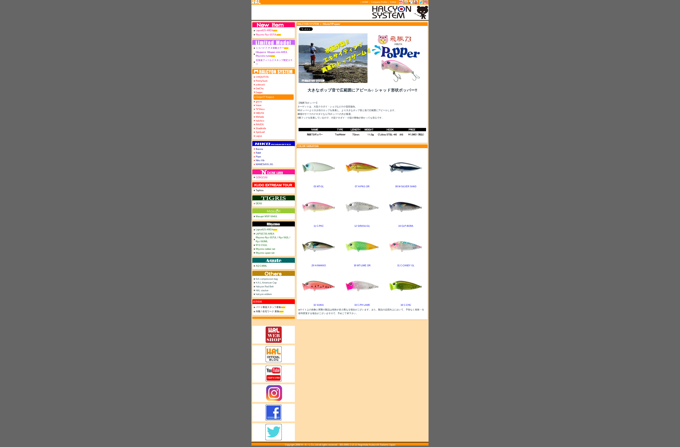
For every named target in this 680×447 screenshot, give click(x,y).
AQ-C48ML (261, 266)
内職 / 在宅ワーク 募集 (267, 311)
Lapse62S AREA (264, 30)
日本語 (393, 2)
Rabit (258, 152)
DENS (259, 203)
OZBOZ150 (261, 177)
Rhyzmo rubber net (265, 249)
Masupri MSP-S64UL (266, 216)
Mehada (260, 117)
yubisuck (260, 84)
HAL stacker (262, 290)
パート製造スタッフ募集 (268, 307)
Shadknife (261, 128)
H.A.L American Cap (266, 282)
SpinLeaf (260, 132)
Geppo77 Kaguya (265, 97)
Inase (258, 105)
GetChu (260, 88)
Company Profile (379, 2)
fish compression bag (267, 279)
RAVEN (260, 124)
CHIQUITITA (262, 77)
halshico (260, 120)
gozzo (259, 101)
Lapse (259, 136)
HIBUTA (260, 113)
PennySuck (262, 81)
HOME (365, 2)
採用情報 (257, 301)
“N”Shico (260, 109)
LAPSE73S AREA (265, 233)
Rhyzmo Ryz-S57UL (266, 34)
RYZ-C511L (261, 245)
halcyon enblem (264, 294)
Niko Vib (260, 160)
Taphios (260, 190)
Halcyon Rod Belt (265, 286)
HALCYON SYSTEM (308, 24)
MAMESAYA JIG (264, 164)
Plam (258, 156)
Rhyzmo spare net (265, 253)
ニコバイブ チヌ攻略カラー (270, 48)
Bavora (259, 149)
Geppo (259, 92)
